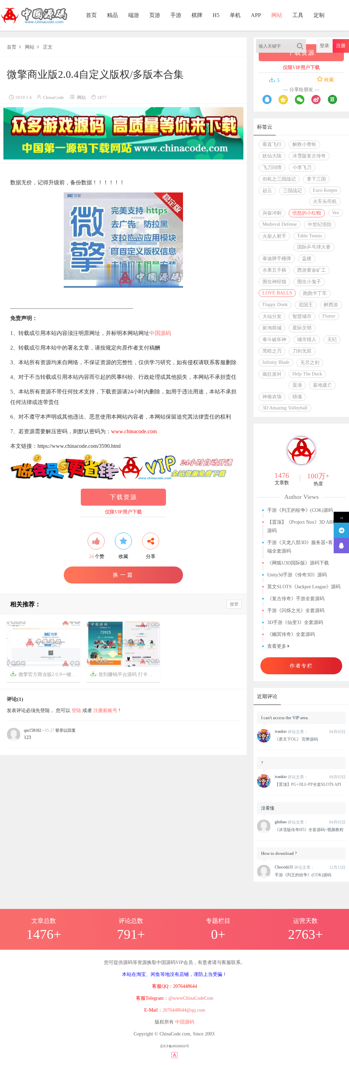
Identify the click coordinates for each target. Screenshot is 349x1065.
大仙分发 (272, 316)
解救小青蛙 (304, 144)
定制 (319, 15)
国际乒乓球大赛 (314, 247)
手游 (175, 15)
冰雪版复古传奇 (309, 155)
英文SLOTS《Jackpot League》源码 (303, 586)
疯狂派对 (272, 374)
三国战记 (292, 190)
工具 (297, 15)
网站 (276, 15)
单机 (235, 15)
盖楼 (307, 258)
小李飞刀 (302, 167)
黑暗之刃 (272, 351)
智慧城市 (302, 316)
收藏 (328, 79)
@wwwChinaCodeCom (190, 998)
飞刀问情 (272, 167)
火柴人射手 (274, 236)
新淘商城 (272, 328)
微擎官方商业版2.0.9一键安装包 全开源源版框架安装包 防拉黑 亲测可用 (45, 674)
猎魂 (297, 396)
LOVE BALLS (277, 292)
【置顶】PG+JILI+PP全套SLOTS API (308, 784)
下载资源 (123, 497)
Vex (335, 212)
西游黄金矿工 (311, 270)
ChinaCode (53, 97)
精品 (112, 15)
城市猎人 (306, 339)
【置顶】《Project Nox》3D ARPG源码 (302, 526)
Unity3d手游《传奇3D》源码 (297, 574)
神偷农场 (272, 396)
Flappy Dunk (275, 304)
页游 (154, 15)
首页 (91, 15)
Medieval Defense (279, 224)
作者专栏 (301, 666)
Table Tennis (309, 235)
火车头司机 (325, 201)
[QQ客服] (341, 545)
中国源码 (160, 333)
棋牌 (197, 15)
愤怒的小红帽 (306, 213)
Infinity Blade (275, 362)
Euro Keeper (325, 190)
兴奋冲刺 (272, 213)
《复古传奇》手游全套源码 (295, 598)
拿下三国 (316, 179)
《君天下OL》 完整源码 (296, 739)
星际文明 (302, 328)
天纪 (332, 339)
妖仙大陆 (272, 155)
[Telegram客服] (341, 530)
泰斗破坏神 (274, 339)
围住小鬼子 (309, 281)
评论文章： (291, 731)
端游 (133, 15)
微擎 (234, 604)
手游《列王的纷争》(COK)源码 (300, 510)
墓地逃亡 (322, 385)
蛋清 (297, 385)
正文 (47, 47)
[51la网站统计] (174, 1054)
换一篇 (123, 575)
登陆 (76, 710)
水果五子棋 (274, 270)
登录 (324, 45)
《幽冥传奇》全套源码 (291, 634)
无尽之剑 (309, 362)
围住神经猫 (274, 281)
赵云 (267, 190)
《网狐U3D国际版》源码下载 (298, 562)
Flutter (328, 316)
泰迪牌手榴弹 (276, 258)
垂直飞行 (272, 144)
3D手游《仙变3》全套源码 (295, 622)
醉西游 (331, 304)
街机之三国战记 (279, 179)
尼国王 (306, 304)
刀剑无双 (302, 351)
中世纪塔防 (320, 224)
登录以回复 (65, 730)
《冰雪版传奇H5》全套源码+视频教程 (309, 829)
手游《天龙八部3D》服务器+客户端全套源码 (302, 547)
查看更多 (277, 646)
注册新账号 (105, 710)
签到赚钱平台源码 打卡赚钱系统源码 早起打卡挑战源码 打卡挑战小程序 (125, 674)
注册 (341, 45)
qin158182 (32, 730)
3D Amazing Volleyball (284, 407)
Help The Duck (307, 373)
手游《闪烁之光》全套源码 (295, 610)
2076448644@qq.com (184, 1010)
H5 (216, 15)
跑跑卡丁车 (315, 293)
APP (256, 15)
